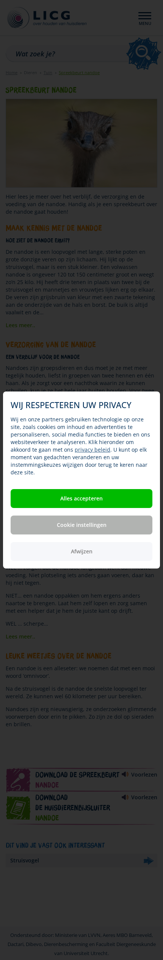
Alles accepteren (81, 498)
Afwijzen (81, 551)
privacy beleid (92, 449)
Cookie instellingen (82, 524)
